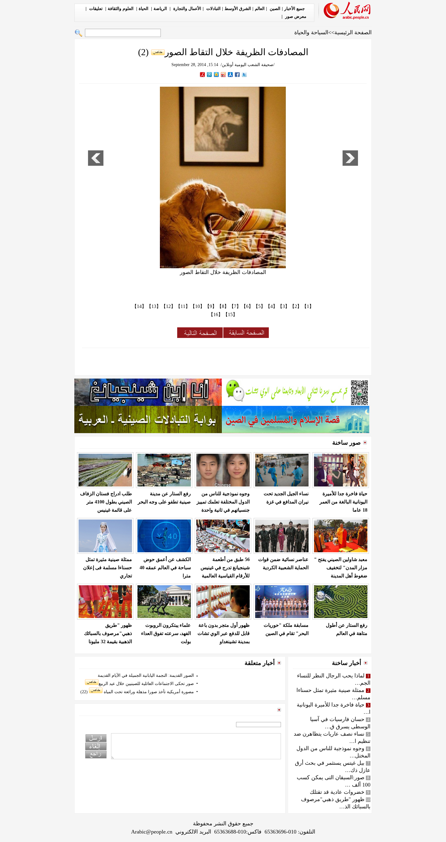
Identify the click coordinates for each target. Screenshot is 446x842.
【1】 (308, 306)
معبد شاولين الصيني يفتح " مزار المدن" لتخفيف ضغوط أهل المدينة (340, 567)
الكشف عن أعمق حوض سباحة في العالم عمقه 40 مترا (165, 567)
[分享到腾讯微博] (209, 74)
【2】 (296, 306)
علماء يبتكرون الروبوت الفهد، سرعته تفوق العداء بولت (166, 633)
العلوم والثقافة (121, 8)
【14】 (139, 306)
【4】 (271, 306)
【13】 (154, 306)
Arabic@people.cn (151, 832)
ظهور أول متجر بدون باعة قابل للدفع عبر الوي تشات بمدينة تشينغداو (224, 633)
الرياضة (161, 8)
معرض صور (295, 16)
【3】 (284, 306)
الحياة (144, 8)
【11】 (183, 306)
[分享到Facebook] (237, 74)
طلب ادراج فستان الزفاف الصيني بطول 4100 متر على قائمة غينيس (106, 502)
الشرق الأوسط (238, 8)
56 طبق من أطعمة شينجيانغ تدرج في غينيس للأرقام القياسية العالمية (225, 567)
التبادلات (213, 8)
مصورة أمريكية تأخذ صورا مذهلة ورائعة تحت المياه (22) (137, 692)
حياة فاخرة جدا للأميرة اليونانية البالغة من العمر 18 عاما (343, 502)
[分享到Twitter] (244, 74)
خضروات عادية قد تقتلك (337, 792)
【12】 (168, 306)
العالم (260, 8)
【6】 (247, 306)
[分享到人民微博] (202, 74)
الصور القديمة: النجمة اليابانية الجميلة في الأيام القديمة (146, 675)
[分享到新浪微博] (223, 74)
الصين (274, 8)
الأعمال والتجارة (186, 8)
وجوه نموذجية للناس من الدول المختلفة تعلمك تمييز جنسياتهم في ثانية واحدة (223, 502)
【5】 (259, 306)
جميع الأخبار (294, 8)
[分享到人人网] (230, 74)
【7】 (235, 306)
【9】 (211, 306)
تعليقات (96, 8)
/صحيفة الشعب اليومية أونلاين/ (248, 64)
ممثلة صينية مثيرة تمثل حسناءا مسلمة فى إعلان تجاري (107, 567)
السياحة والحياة (311, 32)
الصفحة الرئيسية (353, 32)
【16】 (215, 314)
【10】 (197, 306)
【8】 (223, 306)
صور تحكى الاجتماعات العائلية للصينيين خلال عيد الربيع (146, 683)
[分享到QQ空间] (216, 74)
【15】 (230, 314)
